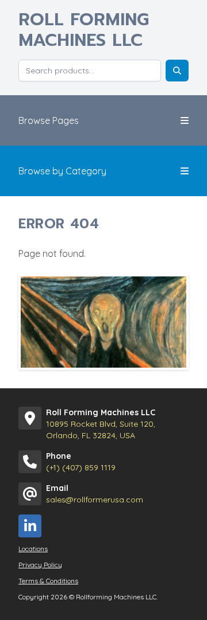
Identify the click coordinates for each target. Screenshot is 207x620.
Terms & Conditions (48, 580)
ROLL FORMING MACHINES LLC (83, 29)
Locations (33, 548)
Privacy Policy (40, 564)
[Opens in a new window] (29, 525)
